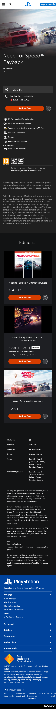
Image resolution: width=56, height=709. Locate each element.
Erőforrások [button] (10, 642)
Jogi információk (9, 694)
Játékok (18, 588)
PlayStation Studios (12, 606)
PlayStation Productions (14, 609)
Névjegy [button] (8, 594)
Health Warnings (14, 544)
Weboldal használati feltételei (33, 696)
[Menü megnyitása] (3, 4)
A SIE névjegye (10, 598)
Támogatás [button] (9, 636)
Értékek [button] (8, 630)
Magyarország (15, 690)
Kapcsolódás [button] (10, 648)
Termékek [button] (9, 624)
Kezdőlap (8, 588)
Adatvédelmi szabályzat (21, 694)
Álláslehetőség (10, 602)
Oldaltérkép (44, 693)
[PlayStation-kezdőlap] (28, 4)
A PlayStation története (13, 617)
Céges (6, 613)
